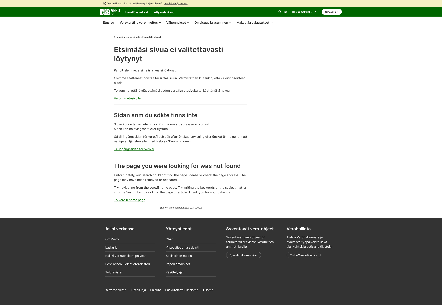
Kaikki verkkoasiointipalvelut (126, 256)
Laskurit (111, 247)
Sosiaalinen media (179, 256)
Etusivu (107, 22)
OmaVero (112, 239)
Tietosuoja (138, 290)
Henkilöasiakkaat (136, 12)
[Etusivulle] (110, 11)
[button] (140, 23)
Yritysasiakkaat (163, 12)
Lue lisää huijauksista (176, 3)
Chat (169, 239)
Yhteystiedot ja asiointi (182, 247)
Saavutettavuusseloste (181, 290)
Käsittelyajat (175, 272)
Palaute (155, 290)
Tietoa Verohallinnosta (303, 255)
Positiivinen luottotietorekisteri (127, 264)
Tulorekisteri (114, 272)
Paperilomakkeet (178, 264)
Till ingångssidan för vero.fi (134, 149)
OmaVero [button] (331, 11)
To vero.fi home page (129, 200)
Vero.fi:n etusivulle (127, 98)
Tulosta (208, 290)
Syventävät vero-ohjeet (243, 255)
